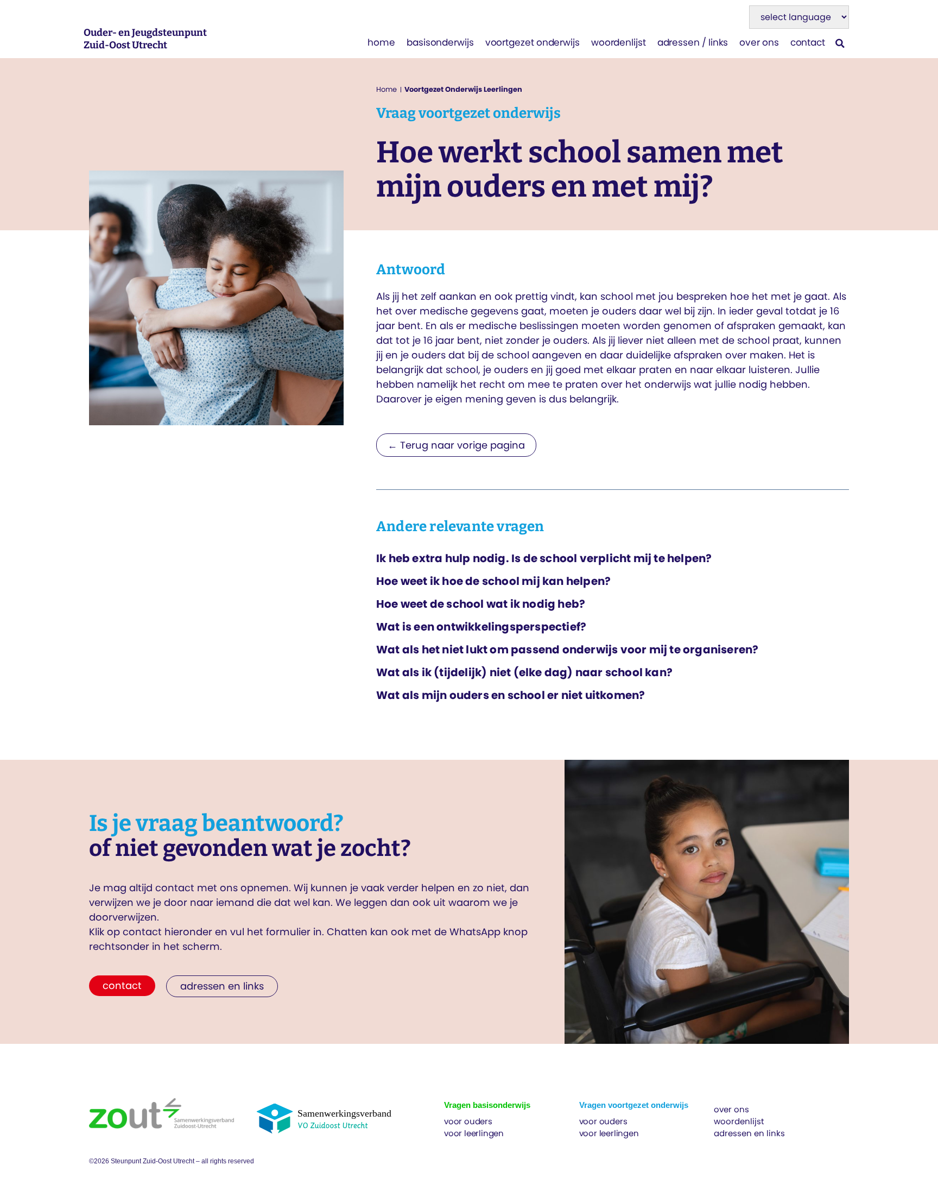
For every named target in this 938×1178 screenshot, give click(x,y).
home (381, 42)
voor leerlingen (474, 1133)
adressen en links (749, 1133)
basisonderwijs (440, 42)
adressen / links (692, 42)
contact (807, 42)
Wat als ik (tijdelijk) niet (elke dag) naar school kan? (524, 672)
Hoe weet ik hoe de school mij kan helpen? (493, 581)
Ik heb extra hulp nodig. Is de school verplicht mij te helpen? (544, 558)
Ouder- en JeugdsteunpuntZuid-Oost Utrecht (145, 39)
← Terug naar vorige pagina (456, 445)
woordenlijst (618, 42)
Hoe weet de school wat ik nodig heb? (480, 604)
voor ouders (468, 1121)
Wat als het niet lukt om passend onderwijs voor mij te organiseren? (567, 649)
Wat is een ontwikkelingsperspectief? (481, 626)
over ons (758, 42)
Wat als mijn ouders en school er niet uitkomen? (510, 695)
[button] (840, 43)
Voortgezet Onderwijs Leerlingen (463, 89)
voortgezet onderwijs (532, 42)
